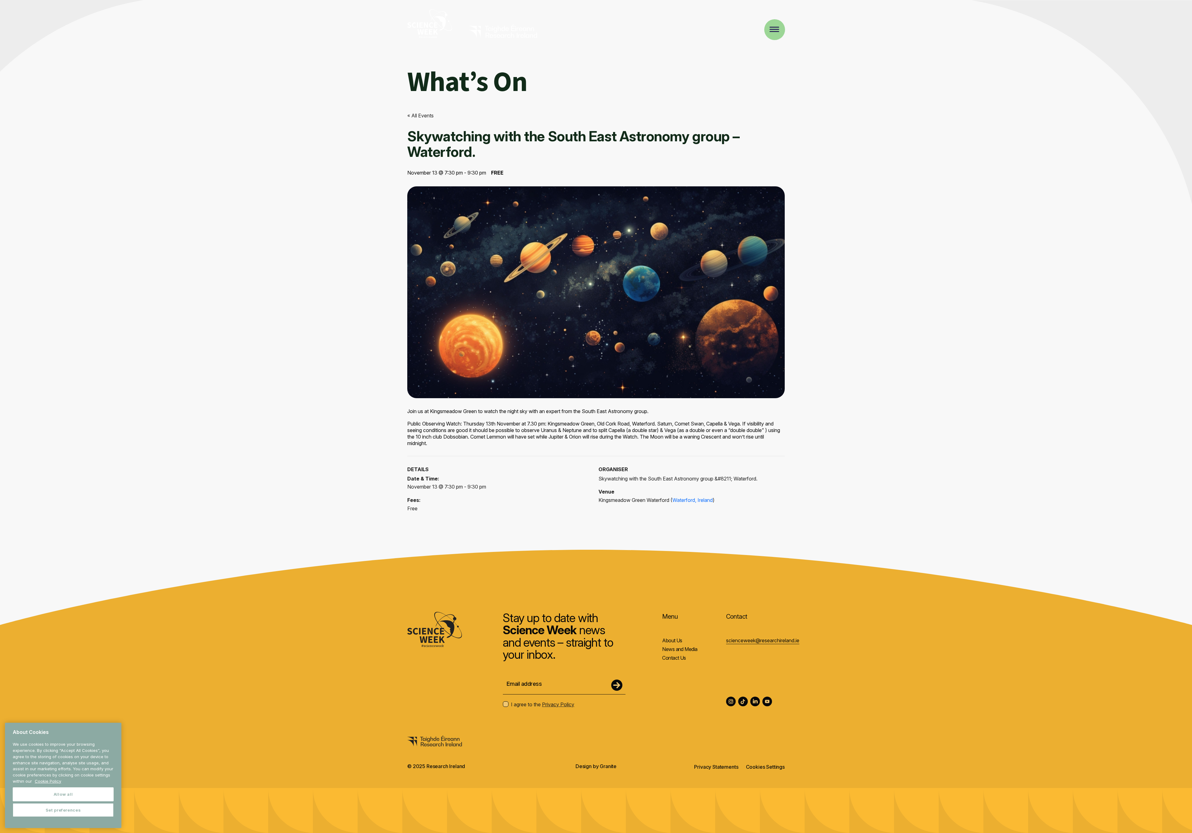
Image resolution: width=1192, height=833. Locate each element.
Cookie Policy (48, 781)
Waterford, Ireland (692, 500)
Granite (608, 766)
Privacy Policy (558, 704)
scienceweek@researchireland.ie (762, 640)
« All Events (420, 115)
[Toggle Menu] (774, 29)
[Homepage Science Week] (429, 24)
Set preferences (63, 810)
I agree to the (542, 704)
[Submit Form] (616, 685)
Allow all (63, 794)
